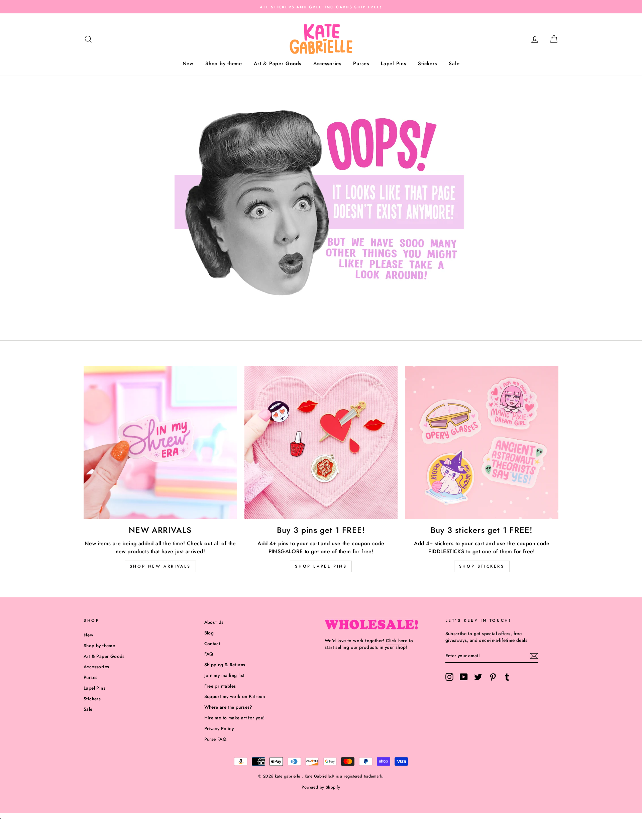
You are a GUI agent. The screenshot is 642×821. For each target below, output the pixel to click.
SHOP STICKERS (482, 566)
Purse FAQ (215, 739)
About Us (214, 622)
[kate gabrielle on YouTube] (464, 677)
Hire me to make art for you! (234, 717)
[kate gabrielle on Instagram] (449, 677)
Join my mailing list (224, 675)
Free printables (220, 686)
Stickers (427, 63)
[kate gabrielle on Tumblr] (507, 677)
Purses (361, 63)
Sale (454, 63)
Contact (212, 643)
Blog (209, 632)
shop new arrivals (160, 566)
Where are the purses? (228, 707)
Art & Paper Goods (277, 63)
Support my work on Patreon (234, 696)
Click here (396, 640)
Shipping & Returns (224, 664)
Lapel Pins (393, 63)
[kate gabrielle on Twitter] (478, 677)
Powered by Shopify (321, 787)
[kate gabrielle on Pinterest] (493, 677)
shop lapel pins (321, 566)
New (188, 63)
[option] (321, 6)
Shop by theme (223, 63)
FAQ (208, 654)
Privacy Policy (219, 728)
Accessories (327, 63)
